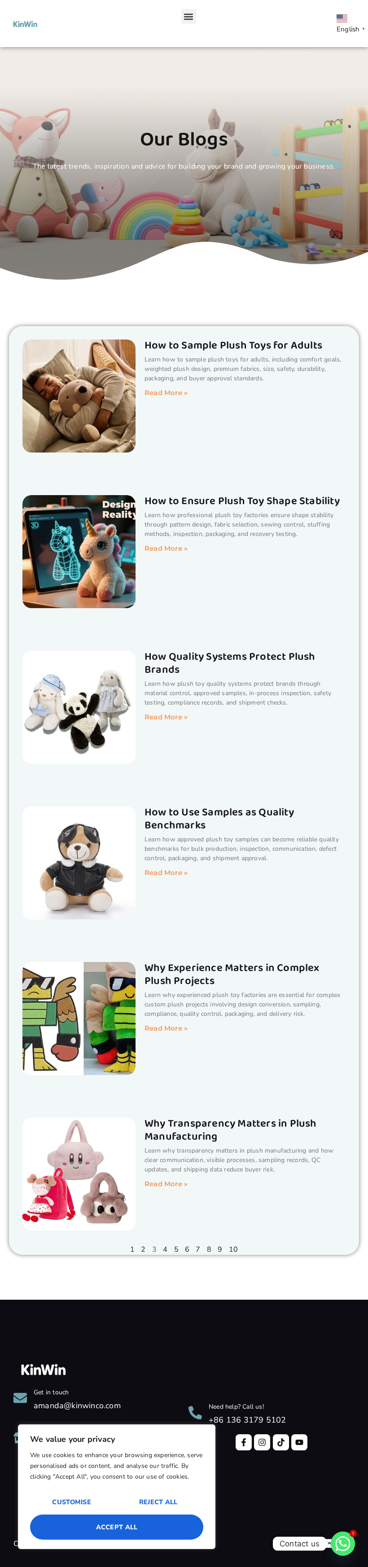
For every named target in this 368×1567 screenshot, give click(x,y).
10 (233, 1249)
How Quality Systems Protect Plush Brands (230, 663)
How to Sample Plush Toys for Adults (233, 345)
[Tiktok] (281, 1442)
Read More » (166, 392)
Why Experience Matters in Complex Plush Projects (232, 974)
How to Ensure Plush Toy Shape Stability (242, 501)
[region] (116, 1486)
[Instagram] (262, 1442)
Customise (71, 1501)
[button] (188, 16)
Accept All (117, 1527)
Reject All (158, 1501)
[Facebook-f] (244, 1442)
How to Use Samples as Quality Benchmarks (219, 819)
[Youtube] (299, 1442)
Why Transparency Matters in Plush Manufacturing (231, 1130)
